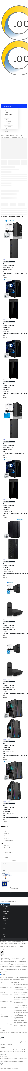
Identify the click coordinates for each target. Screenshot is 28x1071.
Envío (5, 831)
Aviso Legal (6, 845)
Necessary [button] (2, 972)
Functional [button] (2, 1028)
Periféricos (7, 123)
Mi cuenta (5, 932)
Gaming (6, 110)
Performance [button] (2, 1037)
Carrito (4, 934)
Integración (7, 116)
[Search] (26, 939)
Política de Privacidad (8, 852)
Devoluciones (6, 838)
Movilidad (7, 117)
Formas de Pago (7, 829)
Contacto (6, 857)
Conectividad (8, 109)
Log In (4, 936)
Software (7, 124)
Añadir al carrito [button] (7, 259)
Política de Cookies (8, 850)
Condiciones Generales (8, 847)
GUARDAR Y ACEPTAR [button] (5, 1070)
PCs (4, 263)
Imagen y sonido (8, 114)
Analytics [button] (2, 1046)
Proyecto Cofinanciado (8, 840)
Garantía (5, 835)
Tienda (6, 135)
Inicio (6, 131)
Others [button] (1, 1063)
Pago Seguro (6, 833)
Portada (2, 135)
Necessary (3, 974)
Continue (7, 904)
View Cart (2, 904)
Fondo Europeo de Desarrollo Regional (14, 888)
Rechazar (5, 949)
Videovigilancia (8, 126)
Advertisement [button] (3, 1054)
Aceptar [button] (1, 949)
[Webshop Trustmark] (11, 890)
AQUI (12, 948)
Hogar (6, 112)
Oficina (6, 119)
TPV (6, 128)
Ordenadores (8, 121)
